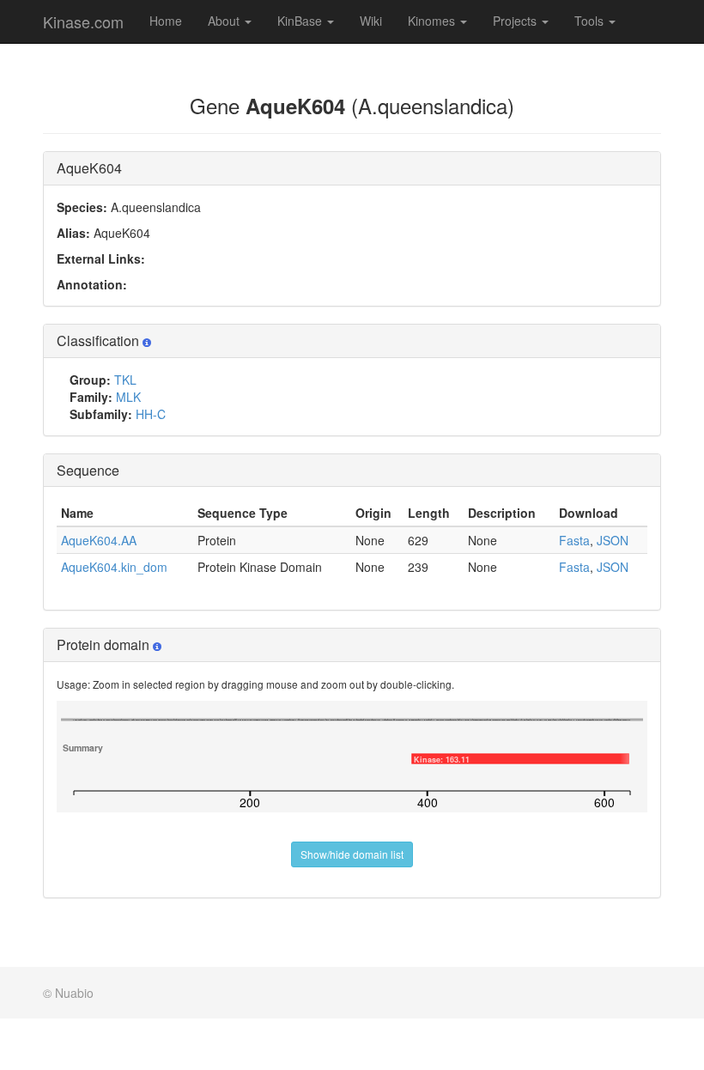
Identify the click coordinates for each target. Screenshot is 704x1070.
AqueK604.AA (99, 540)
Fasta (574, 540)
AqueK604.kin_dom (114, 566)
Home (165, 20)
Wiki (371, 20)
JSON (612, 540)
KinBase (301, 20)
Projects (516, 20)
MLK (128, 396)
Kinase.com (83, 21)
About (225, 20)
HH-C (151, 414)
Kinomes (433, 20)
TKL (125, 379)
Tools (590, 20)
